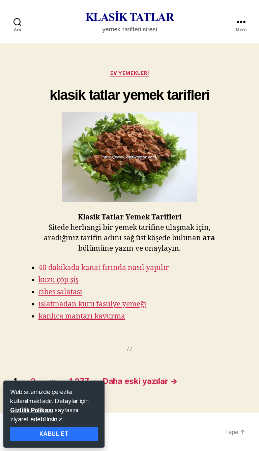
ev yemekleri (129, 73)
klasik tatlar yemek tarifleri (129, 95)
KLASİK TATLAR (129, 16)
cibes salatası (60, 292)
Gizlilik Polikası (31, 410)
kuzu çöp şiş (58, 279)
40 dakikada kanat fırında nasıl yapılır (103, 267)
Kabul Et (54, 433)
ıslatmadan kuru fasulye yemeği (92, 304)
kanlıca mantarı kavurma (81, 316)
